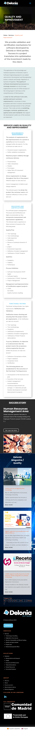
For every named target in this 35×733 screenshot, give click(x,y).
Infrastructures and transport (13, 658)
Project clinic (9, 644)
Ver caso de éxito (11, 430)
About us (7, 680)
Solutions (7, 656)
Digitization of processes (20, 492)
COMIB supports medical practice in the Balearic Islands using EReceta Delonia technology (17, 575)
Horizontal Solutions (11, 669)
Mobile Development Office (12, 647)
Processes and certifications (17, 207)
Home (5, 35)
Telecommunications (11, 665)
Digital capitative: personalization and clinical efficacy (16, 532)
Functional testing (17, 304)
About (6, 683)
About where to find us (10, 687)
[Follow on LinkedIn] (5, 696)
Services (11, 35)
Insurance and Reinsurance (12, 663)
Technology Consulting (11, 495)
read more (9, 505)
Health (7, 660)
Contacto (8, 625)
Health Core (22, 537)
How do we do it (9, 685)
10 (21, 601)
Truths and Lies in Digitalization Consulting (14, 489)
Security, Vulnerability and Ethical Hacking (16, 640)
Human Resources (10, 667)
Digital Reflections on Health (21, 535)
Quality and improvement (12, 642)
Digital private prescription (19, 580)
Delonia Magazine (9, 689)
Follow (11, 696)
